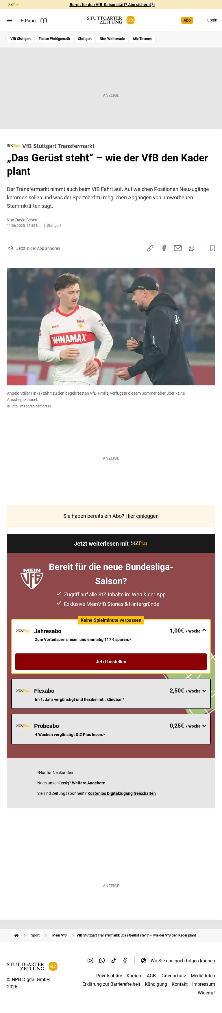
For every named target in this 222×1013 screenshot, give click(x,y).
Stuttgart (85, 39)
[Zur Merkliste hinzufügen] (211, 248)
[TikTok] (113, 960)
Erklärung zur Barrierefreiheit (111, 984)
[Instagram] (90, 960)
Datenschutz (173, 976)
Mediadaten (203, 976)
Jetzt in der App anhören (38, 248)
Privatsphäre (109, 976)
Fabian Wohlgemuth (54, 39)
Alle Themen (142, 39)
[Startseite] (16, 935)
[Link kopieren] (150, 248)
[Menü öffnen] (9, 20)
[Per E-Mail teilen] (178, 248)
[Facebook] (125, 960)
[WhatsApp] (102, 960)
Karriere (134, 976)
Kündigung (156, 984)
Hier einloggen (142, 516)
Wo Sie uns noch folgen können (183, 960)
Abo (187, 20)
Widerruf (206, 993)
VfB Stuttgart (20, 39)
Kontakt (180, 984)
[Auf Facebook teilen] (164, 248)
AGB (151, 976)
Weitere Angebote (88, 783)
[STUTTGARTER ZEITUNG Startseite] (111, 20)
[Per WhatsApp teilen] (191, 248)
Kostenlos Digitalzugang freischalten (122, 793)
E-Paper (29, 20)
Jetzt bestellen (111, 661)
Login (212, 20)
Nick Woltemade (112, 39)
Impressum (203, 984)
